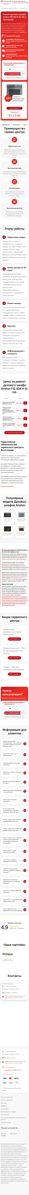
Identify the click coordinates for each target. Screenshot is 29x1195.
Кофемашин (13, 1133)
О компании (4, 1109)
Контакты (4, 1103)
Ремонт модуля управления (19, 596)
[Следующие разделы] (27, 125)
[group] (7, 956)
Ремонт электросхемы (8, 598)
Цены (24, 124)
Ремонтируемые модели (8, 1112)
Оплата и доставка (7, 1100)
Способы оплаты (6, 1122)
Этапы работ (16, 124)
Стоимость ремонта (7, 1097)
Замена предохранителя (18, 603)
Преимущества (6, 124)
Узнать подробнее (14, 639)
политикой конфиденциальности (17, 78)
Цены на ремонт (14, 108)
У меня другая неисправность (14, 432)
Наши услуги (5, 1114)
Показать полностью (7, 486)
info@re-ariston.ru (10, 1058)
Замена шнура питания (8, 605)
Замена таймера (6, 603)
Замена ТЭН (22, 602)
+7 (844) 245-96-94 (18, 2)
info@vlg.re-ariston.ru (11, 992)
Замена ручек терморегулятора (15, 600)
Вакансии (4, 1106)
